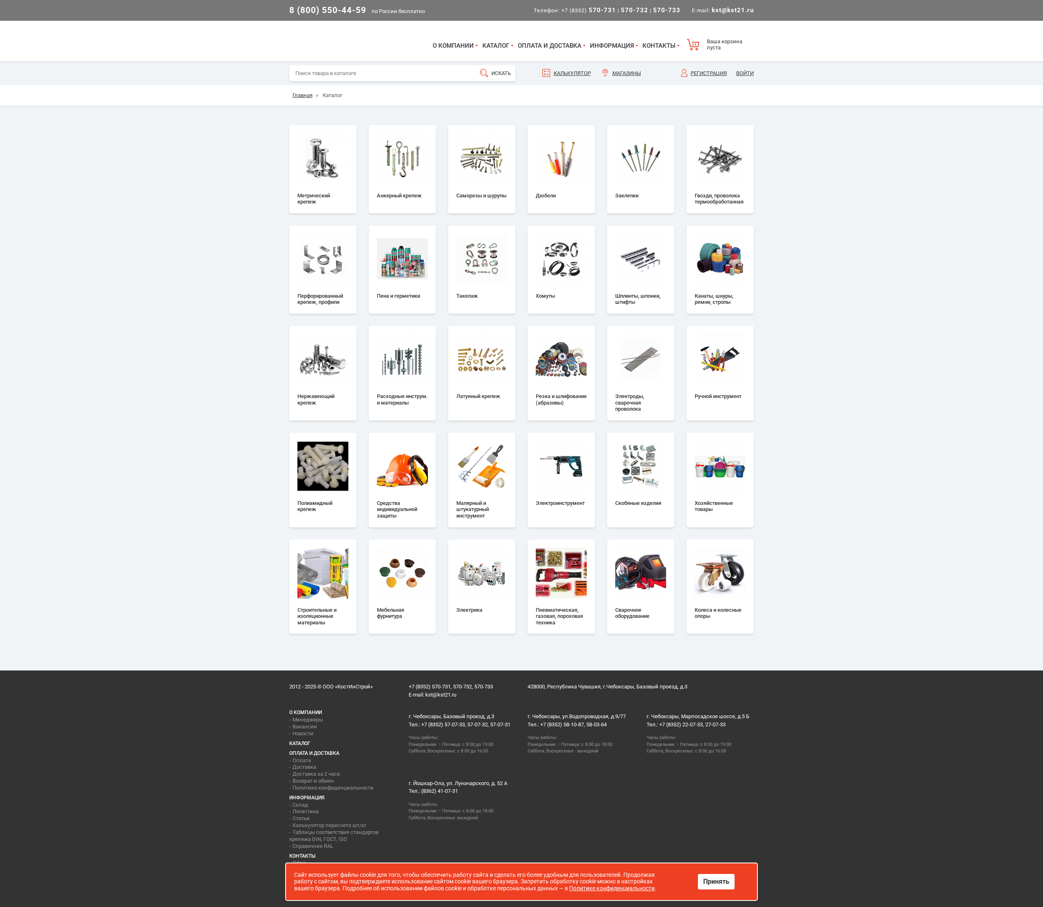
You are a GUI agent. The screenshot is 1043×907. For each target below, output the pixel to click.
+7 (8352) (588, 10)
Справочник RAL (313, 846)
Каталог (495, 45)
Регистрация (709, 73)
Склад (300, 805)
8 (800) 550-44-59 (327, 10)
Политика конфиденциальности (333, 788)
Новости (303, 733)
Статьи (301, 818)
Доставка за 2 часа (316, 774)
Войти (745, 73)
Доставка (304, 767)
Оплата (302, 760)
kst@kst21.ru (440, 695)
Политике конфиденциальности (612, 888)
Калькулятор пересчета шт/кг (329, 825)
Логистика (306, 811)
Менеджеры (308, 720)
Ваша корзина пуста (724, 44)
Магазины (626, 73)
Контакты (659, 45)
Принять (716, 881)
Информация (612, 45)
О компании (453, 45)
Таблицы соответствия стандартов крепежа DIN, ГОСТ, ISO (333, 835)
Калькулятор (572, 73)
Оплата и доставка (549, 45)
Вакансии (305, 726)
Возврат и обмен (313, 781)
